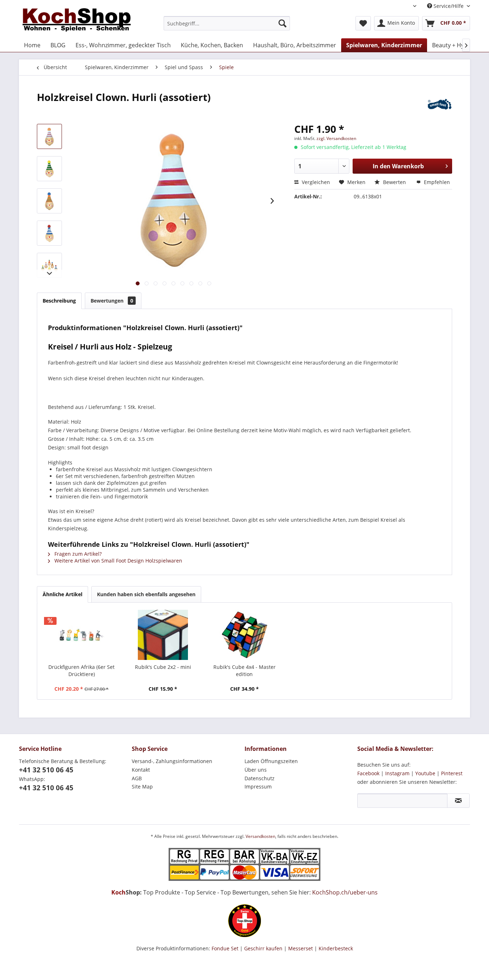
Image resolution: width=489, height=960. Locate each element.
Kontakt (141, 769)
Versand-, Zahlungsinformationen (172, 761)
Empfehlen (436, 182)
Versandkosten (260, 836)
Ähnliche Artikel (62, 594)
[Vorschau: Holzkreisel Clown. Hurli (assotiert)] (49, 136)
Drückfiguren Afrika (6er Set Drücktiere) (81, 670)
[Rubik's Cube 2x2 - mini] (163, 635)
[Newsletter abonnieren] (458, 800)
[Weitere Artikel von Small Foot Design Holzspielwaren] (439, 104)
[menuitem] (227, 23)
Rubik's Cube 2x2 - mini (163, 667)
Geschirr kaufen (263, 948)
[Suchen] (282, 23)
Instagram (397, 773)
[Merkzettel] (363, 23)
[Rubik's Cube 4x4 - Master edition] (244, 635)
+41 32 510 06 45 (46, 770)
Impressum (258, 786)
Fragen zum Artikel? (77, 553)
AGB (137, 778)
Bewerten (394, 182)
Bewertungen (112, 300)
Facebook (368, 773)
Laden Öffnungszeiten (271, 761)
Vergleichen (315, 182)
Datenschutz (260, 778)
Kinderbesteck (336, 948)
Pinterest (452, 773)
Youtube (425, 773)
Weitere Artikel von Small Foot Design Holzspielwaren (117, 560)
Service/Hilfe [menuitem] (448, 6)
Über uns (256, 769)
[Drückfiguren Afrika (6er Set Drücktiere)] (81, 635)
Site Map (142, 786)
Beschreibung (59, 300)
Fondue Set (225, 948)
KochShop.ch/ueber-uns (345, 892)
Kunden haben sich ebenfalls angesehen (146, 594)
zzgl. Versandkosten (336, 138)
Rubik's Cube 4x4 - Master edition (244, 670)
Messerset (300, 948)
